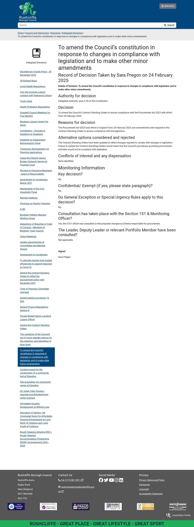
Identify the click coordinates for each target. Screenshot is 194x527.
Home (21, 32)
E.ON (22, 209)
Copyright (144, 489)
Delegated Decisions (72, 32)
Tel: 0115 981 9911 (71, 480)
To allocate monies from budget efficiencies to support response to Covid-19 (36, 264)
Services (169, 6)
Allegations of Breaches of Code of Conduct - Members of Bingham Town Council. (36, 227)
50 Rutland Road (28, 80)
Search (170, 25)
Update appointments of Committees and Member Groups (32, 245)
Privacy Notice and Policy (152, 480)
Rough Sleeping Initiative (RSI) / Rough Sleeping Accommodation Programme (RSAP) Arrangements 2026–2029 (36, 438)
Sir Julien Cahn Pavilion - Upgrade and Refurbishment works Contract (34, 394)
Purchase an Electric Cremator (35, 203)
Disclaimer (144, 484)
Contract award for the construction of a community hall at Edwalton (34, 373)
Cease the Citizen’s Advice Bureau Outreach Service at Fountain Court (33, 161)
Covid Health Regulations (32, 86)
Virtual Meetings (28, 236)
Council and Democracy (37, 32)
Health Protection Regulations (35, 106)
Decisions (56, 32)
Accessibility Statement (151, 493)
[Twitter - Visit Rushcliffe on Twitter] (106, 480)
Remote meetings (28, 197)
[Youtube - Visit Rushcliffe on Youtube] (112, 480)
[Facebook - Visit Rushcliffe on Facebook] (101, 480)
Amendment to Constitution (34, 254)
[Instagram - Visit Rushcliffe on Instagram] (117, 480)
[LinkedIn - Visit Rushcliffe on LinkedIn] (121, 480)
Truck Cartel (26, 101)
